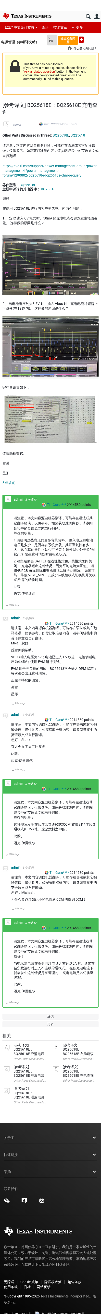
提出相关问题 (68, 40)
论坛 (45, 27)
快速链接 (11, 1155)
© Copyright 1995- (22, 1296)
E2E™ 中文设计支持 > (21, 27)
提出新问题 (81, 40)
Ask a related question (39, 71)
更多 (79, 27)
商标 (27, 1287)
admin (17, 124)
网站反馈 (43, 1287)
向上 (7, 606)
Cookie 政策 (29, 1282)
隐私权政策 (53, 1282)
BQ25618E (61, 135)
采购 (7, 1172)
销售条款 (74, 1282)
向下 (18, 606)
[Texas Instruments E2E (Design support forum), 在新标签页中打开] (24, 1202)
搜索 (88, 16)
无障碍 (9, 1282)
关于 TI (9, 1138)
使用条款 (11, 1287)
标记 (50, 1016)
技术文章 (60, 27)
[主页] (26, 16)
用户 (96, 16)
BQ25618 (78, 135)
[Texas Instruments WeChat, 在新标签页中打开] (7, 1202)
